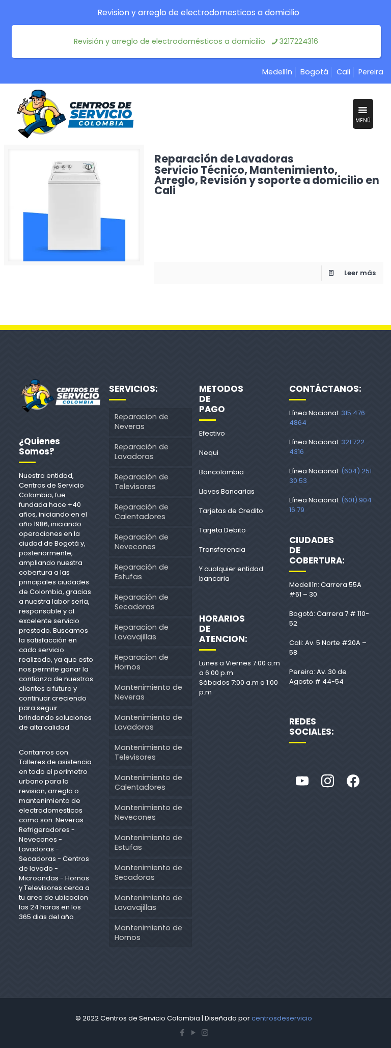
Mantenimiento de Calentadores (148, 782)
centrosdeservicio (282, 1018)
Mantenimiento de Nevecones (148, 812)
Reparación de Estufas (142, 572)
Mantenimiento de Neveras (148, 692)
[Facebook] (353, 781)
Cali (343, 72)
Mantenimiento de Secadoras (148, 872)
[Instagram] (327, 781)
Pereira (370, 72)
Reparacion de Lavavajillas (142, 632)
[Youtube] (302, 781)
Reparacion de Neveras (142, 422)
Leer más (360, 273)
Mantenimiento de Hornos (148, 933)
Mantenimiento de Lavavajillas (148, 902)
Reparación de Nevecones (142, 542)
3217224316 (299, 41)
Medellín (277, 72)
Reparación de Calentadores (142, 512)
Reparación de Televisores (142, 482)
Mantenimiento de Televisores (148, 752)
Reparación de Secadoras (142, 602)
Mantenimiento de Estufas (148, 842)
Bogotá (314, 72)
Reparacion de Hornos (142, 662)
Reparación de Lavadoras (266, 173)
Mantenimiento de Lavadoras (148, 722)
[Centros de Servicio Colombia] (75, 114)
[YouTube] (193, 1032)
